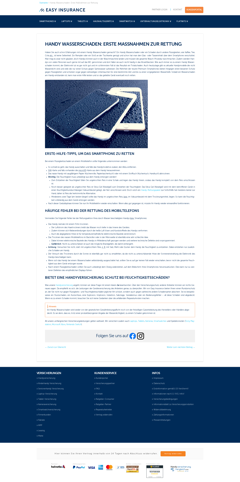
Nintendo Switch (73, 324)
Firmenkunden (44, 415)
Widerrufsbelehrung (162, 410)
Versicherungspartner (105, 383)
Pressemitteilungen (162, 420)
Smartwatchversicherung (49, 410)
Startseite (43, 3)
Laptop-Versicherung (47, 394)
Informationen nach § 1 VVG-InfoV (169, 394)
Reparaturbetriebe (104, 410)
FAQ (98, 389)
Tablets (141, 321)
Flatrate (41, 420)
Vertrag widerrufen (104, 415)
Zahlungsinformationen (164, 415)
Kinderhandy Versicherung (49, 383)
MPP (40, 425)
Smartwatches (160, 321)
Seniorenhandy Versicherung (51, 389)
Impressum (158, 378)
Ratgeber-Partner (103, 404)
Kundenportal (102, 378)
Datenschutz (159, 383)
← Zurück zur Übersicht (55, 347)
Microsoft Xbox (58, 324)
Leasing (41, 431)
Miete (40, 436)
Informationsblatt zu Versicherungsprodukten (174, 404)
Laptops (133, 321)
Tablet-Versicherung (47, 399)
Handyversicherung (64, 285)
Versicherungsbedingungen (166, 399)
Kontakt (99, 394)
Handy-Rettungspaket (151, 190)
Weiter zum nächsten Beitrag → (181, 347)
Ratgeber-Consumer (105, 399)
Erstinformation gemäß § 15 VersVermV (171, 389)
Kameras (149, 321)
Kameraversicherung (47, 404)
